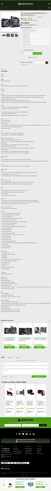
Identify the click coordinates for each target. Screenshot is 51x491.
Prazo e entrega (27, 451)
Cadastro (38, 451)
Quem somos (15, 448)
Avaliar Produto (40, 16)
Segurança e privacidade (17, 451)
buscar (48, 8)
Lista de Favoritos (40, 453)
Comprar (9, 347)
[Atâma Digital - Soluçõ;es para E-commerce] (25, 476)
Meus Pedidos (39, 450)
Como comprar (15, 450)
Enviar (43, 425)
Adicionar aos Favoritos (33, 57)
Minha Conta (39, 448)
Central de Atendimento (29, 453)
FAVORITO (16, 324)
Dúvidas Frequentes (28, 448)
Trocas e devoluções (28, 450)
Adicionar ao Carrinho (16, 347)
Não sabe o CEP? (24, 64)
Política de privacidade (17, 453)
